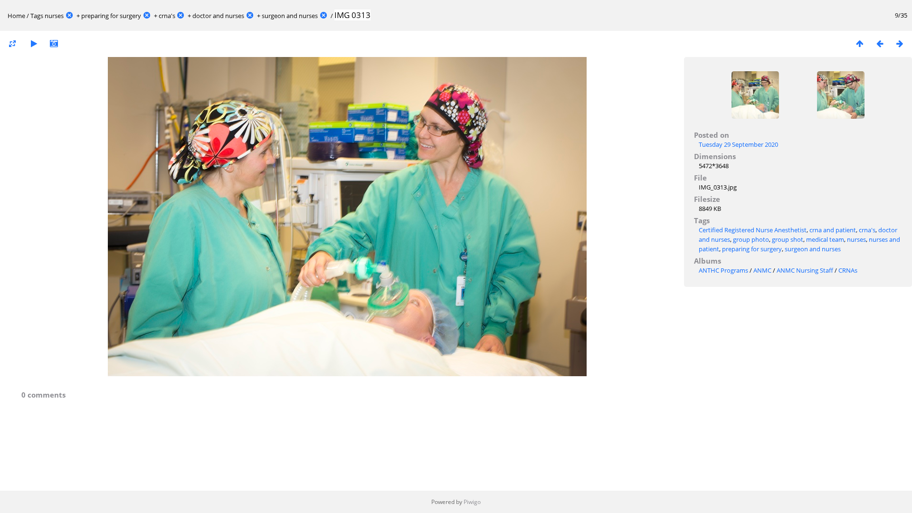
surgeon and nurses (290, 15)
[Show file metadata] (54, 43)
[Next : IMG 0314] (900, 43)
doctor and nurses (218, 15)
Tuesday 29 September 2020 (738, 144)
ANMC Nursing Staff (805, 270)
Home (16, 15)
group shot (787, 239)
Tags (36, 15)
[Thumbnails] (860, 43)
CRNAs (847, 270)
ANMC (762, 270)
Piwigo (472, 502)
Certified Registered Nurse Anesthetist (753, 230)
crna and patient (832, 230)
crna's (167, 15)
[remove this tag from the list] (69, 15)
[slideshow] (34, 43)
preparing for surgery (111, 15)
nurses (54, 15)
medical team (825, 239)
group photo (751, 239)
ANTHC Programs (723, 270)
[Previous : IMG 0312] (880, 43)
